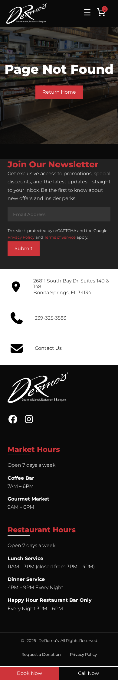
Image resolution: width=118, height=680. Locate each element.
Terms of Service (60, 237)
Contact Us (48, 348)
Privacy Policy (21, 237)
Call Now (88, 673)
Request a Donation (41, 654)
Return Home (59, 92)
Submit (24, 248)
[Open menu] (87, 12)
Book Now (29, 673)
